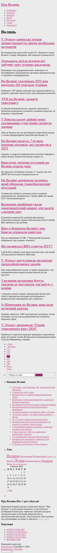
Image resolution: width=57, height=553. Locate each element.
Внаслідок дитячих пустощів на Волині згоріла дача (25, 164)
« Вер (9, 490)
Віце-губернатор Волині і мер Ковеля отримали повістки (23, 230)
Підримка (18, 549)
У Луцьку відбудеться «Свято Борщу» (30, 444)
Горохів (49, 457)
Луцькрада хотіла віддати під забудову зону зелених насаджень (25, 62)
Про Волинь (10, 4)
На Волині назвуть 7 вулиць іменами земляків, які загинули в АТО (26, 144)
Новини (10, 15)
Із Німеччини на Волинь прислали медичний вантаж (27, 306)
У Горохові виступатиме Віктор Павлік (30, 437)
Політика (11, 20)
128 (8, 361)
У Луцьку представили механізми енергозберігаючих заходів (26, 262)
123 (8, 349)
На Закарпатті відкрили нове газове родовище (34, 404)
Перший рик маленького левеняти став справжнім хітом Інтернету (30, 440)
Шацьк (9, 464)
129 (8, 364)
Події (9, 18)
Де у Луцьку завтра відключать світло (30, 419)
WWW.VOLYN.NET (16, 534)
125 (8, 354)
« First (9, 344)
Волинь (13, 456)
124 (8, 351)
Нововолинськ (33, 461)
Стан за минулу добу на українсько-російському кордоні (29, 433)
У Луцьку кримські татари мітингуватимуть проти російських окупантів (28, 43)
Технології (12, 25)
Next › (9, 366)
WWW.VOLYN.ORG (16, 537)
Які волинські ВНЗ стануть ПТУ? (27, 246)
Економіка (11, 10)
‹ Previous (11, 346)
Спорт (10, 23)
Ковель (10, 461)
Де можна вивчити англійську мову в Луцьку (33, 412)
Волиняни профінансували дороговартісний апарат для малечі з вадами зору (27, 207)
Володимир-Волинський (33, 456)
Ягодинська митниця (20, 464)
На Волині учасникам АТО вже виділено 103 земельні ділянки (24, 83)
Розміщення (6, 549)
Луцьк (19, 460)
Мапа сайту (44, 519)
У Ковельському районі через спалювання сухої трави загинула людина (26, 123)
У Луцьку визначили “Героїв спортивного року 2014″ (23, 326)
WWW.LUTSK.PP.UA (17, 532)
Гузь (54, 457)
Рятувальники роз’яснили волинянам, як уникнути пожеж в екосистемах (31, 423)
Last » (9, 369)
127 (8, 359)
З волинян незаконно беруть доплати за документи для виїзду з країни (27, 284)
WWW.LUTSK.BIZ (16, 529)
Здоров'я (11, 13)
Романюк (47, 460)
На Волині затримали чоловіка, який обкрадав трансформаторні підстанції (25, 183)
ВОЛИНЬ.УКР (14, 539)
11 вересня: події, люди (23, 392)
